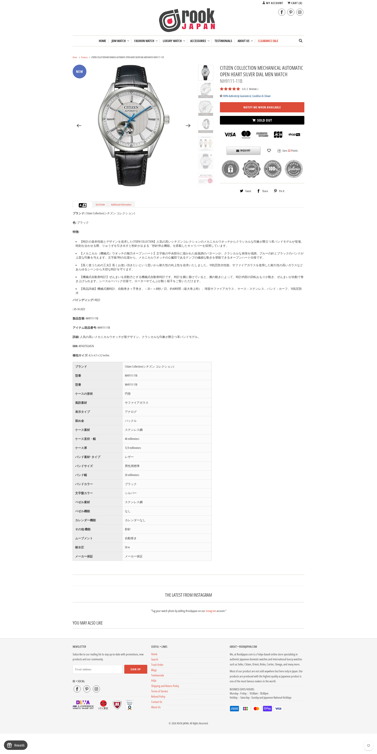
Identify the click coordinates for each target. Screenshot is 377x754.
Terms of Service (159, 691)
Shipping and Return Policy (165, 686)
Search (154, 659)
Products (84, 57)
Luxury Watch (173, 41)
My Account (274, 3)
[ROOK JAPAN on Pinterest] (290, 12)
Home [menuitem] (102, 41)
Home (154, 654)
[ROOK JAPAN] (188, 21)
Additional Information (121, 204)
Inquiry (245, 150)
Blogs (154, 670)
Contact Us (156, 702)
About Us (244, 41)
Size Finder (100, 204)
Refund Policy (158, 696)
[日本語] (85, 205)
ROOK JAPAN (183, 723)
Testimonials (157, 675)
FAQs (153, 680)
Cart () (296, 3)
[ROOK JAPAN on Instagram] (299, 12)
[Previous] (79, 125)
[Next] (188, 125)
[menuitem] (120, 41)
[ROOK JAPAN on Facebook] (281, 12)
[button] (269, 150)
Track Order (157, 665)
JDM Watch (119, 41)
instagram (211, 611)
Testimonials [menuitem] (223, 41)
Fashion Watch (144, 41)
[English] (81, 205)
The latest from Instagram (188, 595)
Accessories (198, 41)
